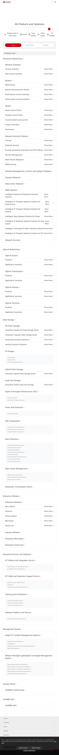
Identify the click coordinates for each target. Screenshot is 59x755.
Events (24, 34)
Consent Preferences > (29, 750)
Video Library (42, 34)
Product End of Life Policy (12, 34)
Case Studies (33, 34)
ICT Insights (52, 34)
